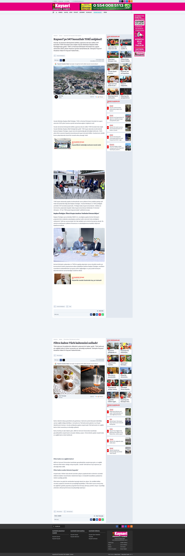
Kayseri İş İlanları (93, 538)
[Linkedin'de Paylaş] (97, 314)
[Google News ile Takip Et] (99, 96)
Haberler (56, 35)
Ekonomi (82, 12)
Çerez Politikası (123, 544)
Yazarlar (89, 12)
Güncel (60, 12)
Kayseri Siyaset (56, 538)
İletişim (67, 1)
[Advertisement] (45, 35)
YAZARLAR (57, 526)
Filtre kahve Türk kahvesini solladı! (71, 339)
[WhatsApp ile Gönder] (103, 314)
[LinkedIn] (127, 1)
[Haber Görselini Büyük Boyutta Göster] (79, 80)
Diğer (105, 12)
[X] (122, 1)
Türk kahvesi (69, 511)
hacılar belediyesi (61, 55)
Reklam (61, 1)
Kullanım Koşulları (112, 548)
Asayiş (66, 12)
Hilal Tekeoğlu (62, 396)
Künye (55, 1)
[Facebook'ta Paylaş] (61, 60)
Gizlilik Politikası (123, 542)
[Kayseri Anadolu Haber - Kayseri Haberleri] (119, 534)
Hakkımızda (110, 542)
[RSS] (132, 1)
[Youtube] (129, 1)
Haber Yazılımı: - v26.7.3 (120, 554)
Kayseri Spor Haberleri (94, 534)
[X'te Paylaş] (64, 60)
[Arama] (132, 12)
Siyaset (76, 12)
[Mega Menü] (53, 12)
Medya (60, 339)
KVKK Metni (123, 546)
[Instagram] (125, 1)
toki (70, 306)
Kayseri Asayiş (74, 534)
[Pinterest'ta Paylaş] (100, 314)
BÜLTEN (61, 96)
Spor (70, 12)
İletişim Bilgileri (123, 548)
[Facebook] (120, 1)
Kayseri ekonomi (75, 536)
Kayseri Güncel (56, 536)
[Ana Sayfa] (56, 12)
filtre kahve (59, 355)
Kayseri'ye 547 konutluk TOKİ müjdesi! (72, 35)
